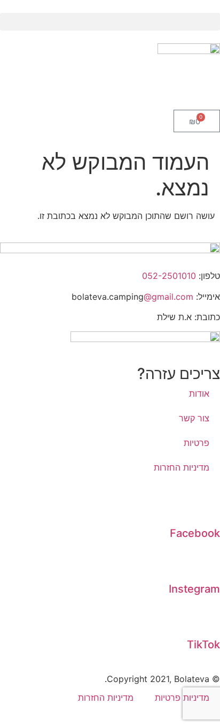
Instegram (194, 588)
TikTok (203, 644)
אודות (199, 393)
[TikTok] (206, 617)
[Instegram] (206, 561)
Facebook (195, 533)
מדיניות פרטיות (182, 697)
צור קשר (194, 418)
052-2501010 (169, 275)
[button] (110, 22)
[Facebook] (206, 506)
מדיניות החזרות (181, 467)
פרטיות (196, 442)
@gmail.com (168, 296)
